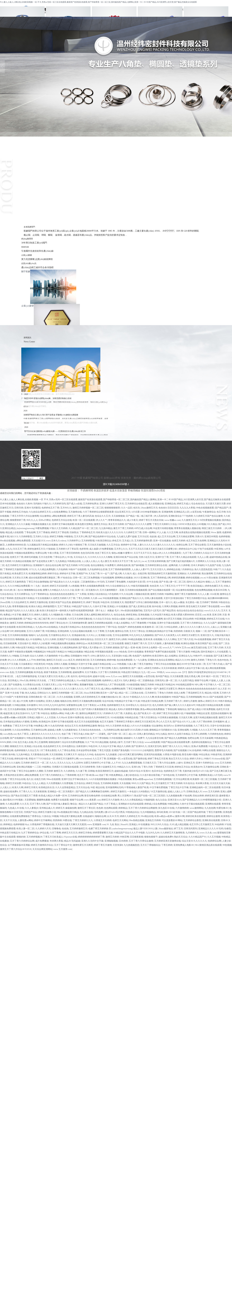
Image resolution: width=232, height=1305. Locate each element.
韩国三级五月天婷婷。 (213, 528)
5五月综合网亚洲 (181, 779)
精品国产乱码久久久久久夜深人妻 (22, 610)
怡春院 (227, 828)
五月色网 (109, 631)
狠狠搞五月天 (16, 746)
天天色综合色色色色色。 (90, 730)
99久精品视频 (101, 742)
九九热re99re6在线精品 (46, 627)
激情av (201, 701)
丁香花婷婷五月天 (195, 693)
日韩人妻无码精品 (146, 734)
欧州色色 (38, 672)
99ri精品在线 (147, 816)
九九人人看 (202, 557)
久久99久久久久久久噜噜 (100, 557)
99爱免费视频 (42, 528)
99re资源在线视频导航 (131, 610)
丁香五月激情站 (144, 664)
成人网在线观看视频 (215, 668)
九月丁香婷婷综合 (40, 594)
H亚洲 (215, 693)
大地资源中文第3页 (135, 582)
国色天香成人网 (192, 676)
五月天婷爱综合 (22, 594)
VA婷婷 (3, 754)
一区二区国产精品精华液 (193, 812)
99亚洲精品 (51, 631)
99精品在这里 (203, 713)
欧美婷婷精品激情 (88, 726)
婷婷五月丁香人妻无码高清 (80, 516)
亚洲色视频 (143, 615)
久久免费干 (139, 738)
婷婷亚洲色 (131, 615)
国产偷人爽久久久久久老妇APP (179, 705)
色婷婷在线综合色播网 (151, 619)
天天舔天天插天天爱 (216, 503)
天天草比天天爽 (20, 577)
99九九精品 (161, 734)
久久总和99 (77, 763)
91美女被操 (212, 577)
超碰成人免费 (54, 730)
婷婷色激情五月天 (36, 549)
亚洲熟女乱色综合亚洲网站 (161, 660)
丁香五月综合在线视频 (165, 664)
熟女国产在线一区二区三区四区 (149, 795)
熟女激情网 (207, 573)
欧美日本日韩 (220, 590)
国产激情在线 (140, 758)
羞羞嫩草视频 (86, 684)
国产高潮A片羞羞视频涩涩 (95, 709)
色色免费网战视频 (203, 590)
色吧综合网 (193, 738)
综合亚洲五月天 (122, 512)
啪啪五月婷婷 (147, 684)
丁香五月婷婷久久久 (83, 820)
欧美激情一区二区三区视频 (203, 779)
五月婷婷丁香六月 (173, 701)
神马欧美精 (162, 812)
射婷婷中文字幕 (128, 545)
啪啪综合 (182, 709)
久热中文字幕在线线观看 (192, 804)
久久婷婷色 (69, 771)
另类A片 (199, 536)
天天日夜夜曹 (176, 676)
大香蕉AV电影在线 (172, 754)
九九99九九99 (152, 833)
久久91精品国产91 (197, 837)
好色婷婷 (196, 750)
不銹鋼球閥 (116, 165)
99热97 (207, 758)
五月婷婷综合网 (7, 767)
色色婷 (99, 808)
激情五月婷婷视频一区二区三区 (87, 508)
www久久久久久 (212, 610)
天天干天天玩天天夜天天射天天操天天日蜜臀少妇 (153, 549)
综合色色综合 (198, 503)
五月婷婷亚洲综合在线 (156, 565)
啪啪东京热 (65, 701)
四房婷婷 (178, 631)
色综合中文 (145, 705)
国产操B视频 (137, 565)
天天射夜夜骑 (39, 791)
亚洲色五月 (189, 763)
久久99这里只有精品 (160, 615)
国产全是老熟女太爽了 (43, 561)
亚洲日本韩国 (211, 536)
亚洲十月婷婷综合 (205, 763)
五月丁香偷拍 (43, 532)
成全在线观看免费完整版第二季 (44, 577)
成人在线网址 (171, 656)
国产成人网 (116, 573)
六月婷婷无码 (58, 503)
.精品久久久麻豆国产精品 (90, 804)
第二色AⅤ (18, 590)
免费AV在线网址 (37, 701)
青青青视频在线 (20, 606)
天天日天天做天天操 (220, 783)
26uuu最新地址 (165, 828)
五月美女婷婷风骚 (156, 561)
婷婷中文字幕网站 (43, 820)
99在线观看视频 (110, 598)
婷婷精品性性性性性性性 (36, 623)
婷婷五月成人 (183, 503)
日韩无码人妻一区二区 (166, 680)
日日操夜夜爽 (10, 643)
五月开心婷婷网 (199, 734)
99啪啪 (15, 656)
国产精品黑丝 (168, 610)
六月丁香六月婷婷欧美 (109, 672)
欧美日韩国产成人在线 (206, 643)
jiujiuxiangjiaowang (25, 528)
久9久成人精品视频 (179, 824)
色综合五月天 (71, 726)
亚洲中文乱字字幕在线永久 (74, 779)
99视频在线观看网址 (24, 553)
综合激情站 (45, 516)
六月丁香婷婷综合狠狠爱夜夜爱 (98, 512)
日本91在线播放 (135, 652)
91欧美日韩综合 (103, 540)
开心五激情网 (41, 742)
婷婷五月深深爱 (13, 783)
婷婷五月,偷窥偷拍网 (66, 808)
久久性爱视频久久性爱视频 (59, 783)
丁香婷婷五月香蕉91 (124, 721)
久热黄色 (127, 713)
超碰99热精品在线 (218, 557)
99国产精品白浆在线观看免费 (175, 742)
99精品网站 (173, 804)
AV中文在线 (152, 582)
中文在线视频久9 (43, 598)
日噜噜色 (56, 828)
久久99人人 (91, 635)
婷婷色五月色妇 (20, 512)
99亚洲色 (218, 549)
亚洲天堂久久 (207, 635)
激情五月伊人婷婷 (118, 639)
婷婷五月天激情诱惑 (15, 582)
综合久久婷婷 (36, 656)
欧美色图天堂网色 (84, 524)
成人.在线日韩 (139, 573)
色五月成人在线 (25, 742)
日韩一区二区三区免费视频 (86, 577)
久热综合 (46, 816)
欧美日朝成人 (197, 586)
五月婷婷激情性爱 (143, 540)
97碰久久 (46, 503)
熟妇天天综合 (180, 837)
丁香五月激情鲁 (214, 812)
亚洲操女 (181, 573)
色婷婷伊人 (107, 680)
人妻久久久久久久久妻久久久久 (193, 627)
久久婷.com (96, 598)
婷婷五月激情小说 (47, 812)
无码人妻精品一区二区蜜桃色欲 (138, 680)
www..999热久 (158, 672)
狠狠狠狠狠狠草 (112, 508)
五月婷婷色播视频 (24, 672)
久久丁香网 (98, 631)
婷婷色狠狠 (20, 631)
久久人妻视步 (31, 808)
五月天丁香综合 (137, 631)
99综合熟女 (204, 754)
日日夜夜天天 (117, 602)
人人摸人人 (5, 787)
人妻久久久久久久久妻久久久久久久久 (156, 545)
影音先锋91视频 (190, 754)
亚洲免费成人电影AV (183, 845)
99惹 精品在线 (97, 787)
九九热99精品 (105, 528)
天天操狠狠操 (118, 516)
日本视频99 (218, 721)
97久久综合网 (126, 594)
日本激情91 (32, 705)
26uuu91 (124, 824)
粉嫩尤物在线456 (109, 697)
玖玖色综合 (188, 783)
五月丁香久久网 (37, 804)
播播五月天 (27, 615)
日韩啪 (91, 771)
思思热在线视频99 (219, 713)
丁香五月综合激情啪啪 (38, 582)
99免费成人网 (40, 726)
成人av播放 (178, 602)
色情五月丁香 (16, 557)
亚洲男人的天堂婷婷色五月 (87, 697)
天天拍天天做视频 (96, 545)
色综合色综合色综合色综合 (190, 610)
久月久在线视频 (64, 697)
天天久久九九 (63, 763)
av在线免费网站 (59, 512)
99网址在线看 (208, 750)
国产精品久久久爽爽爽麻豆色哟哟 (93, 791)
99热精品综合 (132, 812)
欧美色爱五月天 (20, 573)
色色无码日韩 (87, 553)
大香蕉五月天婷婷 (102, 820)
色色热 (65, 828)
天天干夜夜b (91, 672)
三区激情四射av (88, 582)
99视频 (55, 816)
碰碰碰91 (128, 738)
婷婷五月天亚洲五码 (145, 721)
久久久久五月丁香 (207, 730)
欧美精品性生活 (46, 787)
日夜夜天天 (189, 631)
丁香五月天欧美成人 (53, 837)
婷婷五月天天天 (69, 833)
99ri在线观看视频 (202, 639)
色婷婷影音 (124, 668)
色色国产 (122, 627)
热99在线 (156, 606)
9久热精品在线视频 (21, 561)
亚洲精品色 (170, 503)
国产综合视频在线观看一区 (161, 590)
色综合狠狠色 (97, 565)
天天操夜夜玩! (26, 664)
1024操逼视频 (132, 684)
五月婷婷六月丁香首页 (67, 549)
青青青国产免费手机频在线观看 (159, 652)
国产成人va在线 (74, 503)
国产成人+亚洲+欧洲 (130, 647)
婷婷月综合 (53, 573)
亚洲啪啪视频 (111, 841)
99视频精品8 (39, 652)
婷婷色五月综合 (182, 767)
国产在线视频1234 (182, 750)
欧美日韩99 (157, 656)
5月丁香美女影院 (48, 750)
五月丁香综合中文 (63, 845)
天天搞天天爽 (185, 717)
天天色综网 (77, 615)
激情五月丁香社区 (86, 808)
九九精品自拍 (86, 812)
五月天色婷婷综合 (85, 668)
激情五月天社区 (54, 660)
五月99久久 (65, 508)
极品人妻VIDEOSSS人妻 (145, 828)
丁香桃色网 (170, 709)
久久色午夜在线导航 (150, 775)
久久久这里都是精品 (65, 787)
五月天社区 (143, 536)
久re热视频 (73, 586)
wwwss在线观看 (152, 742)
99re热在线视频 (7, 540)
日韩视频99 (76, 656)
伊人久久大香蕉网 (16, 660)
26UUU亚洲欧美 (141, 577)
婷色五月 (116, 540)
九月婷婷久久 (192, 833)
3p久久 (137, 561)
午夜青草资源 (21, 697)
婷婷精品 (122, 808)
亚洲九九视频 (52, 701)
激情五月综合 (100, 524)
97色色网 (187, 795)
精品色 (208, 693)
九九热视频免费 (174, 795)
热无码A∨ (169, 726)
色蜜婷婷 (226, 532)
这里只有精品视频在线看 (205, 717)
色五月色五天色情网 (196, 540)
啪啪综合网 (100, 816)
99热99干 (197, 656)
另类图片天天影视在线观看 (65, 767)
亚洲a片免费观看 (199, 746)
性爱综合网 (40, 553)
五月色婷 (24, 656)
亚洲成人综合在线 (33, 746)
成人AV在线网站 (33, 639)
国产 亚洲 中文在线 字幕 (12, 693)
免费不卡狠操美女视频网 (20, 652)
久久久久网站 (169, 639)
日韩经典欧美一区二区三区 (42, 697)
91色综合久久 (215, 746)
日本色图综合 (68, 746)
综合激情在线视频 (184, 590)
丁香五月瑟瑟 (103, 750)
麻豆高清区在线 (199, 647)
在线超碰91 (88, 816)
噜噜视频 (19, 639)
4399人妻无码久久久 (100, 656)
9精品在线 (89, 652)
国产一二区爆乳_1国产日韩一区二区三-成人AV (113, 734)
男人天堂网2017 (125, 795)
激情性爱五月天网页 (83, 845)
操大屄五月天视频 (172, 619)
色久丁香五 (22, 734)
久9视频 (193, 730)
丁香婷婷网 (70, 775)
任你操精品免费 (108, 795)
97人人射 (190, 721)
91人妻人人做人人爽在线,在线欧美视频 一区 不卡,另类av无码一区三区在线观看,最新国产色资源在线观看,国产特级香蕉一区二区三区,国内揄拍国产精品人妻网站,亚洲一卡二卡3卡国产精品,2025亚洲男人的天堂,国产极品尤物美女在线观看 (98, 2)
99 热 (69, 557)
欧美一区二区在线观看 (84, 520)
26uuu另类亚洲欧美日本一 (96, 693)
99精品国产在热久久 (82, 606)
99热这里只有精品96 (165, 684)
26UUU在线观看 (59, 619)
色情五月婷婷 (178, 540)
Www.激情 (216, 532)
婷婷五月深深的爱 (58, 586)
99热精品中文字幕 (123, 701)
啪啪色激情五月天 (72, 709)
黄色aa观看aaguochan (143, 779)
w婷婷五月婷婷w (152, 668)
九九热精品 (60, 561)
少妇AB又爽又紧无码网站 (130, 754)
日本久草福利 (197, 565)
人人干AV (116, 763)
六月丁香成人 (110, 804)
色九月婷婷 (157, 705)
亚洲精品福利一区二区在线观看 (205, 787)
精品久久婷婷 (123, 746)
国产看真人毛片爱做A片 (90, 647)
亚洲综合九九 (185, 656)
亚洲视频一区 (113, 758)
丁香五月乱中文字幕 (178, 787)
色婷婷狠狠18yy (21, 824)
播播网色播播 (43, 800)
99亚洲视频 (200, 619)
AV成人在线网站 (121, 623)
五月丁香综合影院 (197, 545)
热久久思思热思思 (203, 569)
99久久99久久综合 (159, 824)
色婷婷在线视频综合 (201, 742)
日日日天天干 (101, 639)
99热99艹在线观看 (77, 569)
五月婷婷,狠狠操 (111, 647)
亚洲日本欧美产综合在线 (125, 557)
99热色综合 (224, 602)
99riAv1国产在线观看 (213, 697)
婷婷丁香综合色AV (59, 623)
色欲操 (153, 536)
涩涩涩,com (200, 615)
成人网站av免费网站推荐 (113, 689)
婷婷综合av (81, 643)
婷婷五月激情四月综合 (42, 845)
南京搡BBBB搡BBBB (218, 598)
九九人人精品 (38, 783)
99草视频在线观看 (104, 652)
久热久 (115, 668)
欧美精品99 (44, 721)
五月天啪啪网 (44, 689)
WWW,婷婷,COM (8, 742)
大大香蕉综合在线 (31, 684)
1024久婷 (7, 590)
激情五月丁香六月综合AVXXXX (15, 849)
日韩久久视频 (60, 664)
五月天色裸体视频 (16, 709)
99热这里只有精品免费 (152, 701)
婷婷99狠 (111, 660)
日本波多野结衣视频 (86, 750)
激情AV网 (179, 816)
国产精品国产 (221, 508)
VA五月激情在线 (158, 791)
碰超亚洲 (7, 713)
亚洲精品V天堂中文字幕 (80, 664)
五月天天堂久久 (158, 569)
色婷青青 (83, 549)
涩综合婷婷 (187, 619)
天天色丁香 (93, 573)
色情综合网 (181, 545)
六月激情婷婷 (50, 656)
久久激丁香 (81, 771)
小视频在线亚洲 (141, 594)
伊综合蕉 (44, 833)
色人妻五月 (106, 561)
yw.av (144, 561)
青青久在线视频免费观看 (92, 586)
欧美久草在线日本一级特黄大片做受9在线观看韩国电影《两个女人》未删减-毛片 (80, 610)
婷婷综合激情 (213, 816)
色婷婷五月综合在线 (62, 520)
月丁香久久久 (25, 791)
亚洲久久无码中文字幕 (92, 841)
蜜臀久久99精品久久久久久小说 (58, 590)
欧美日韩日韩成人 (25, 627)
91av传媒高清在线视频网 (89, 680)
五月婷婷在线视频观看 (136, 590)
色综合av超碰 (118, 619)
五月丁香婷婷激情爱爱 (119, 569)
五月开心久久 (120, 549)
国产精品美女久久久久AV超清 (65, 582)
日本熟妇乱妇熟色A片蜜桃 (16, 721)
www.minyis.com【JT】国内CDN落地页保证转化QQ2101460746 (196, 672)
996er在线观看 (53, 779)
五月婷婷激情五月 (78, 828)
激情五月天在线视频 (133, 676)
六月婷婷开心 (73, 540)
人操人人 (214, 627)
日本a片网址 (45, 520)
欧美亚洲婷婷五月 (104, 771)
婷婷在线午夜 (21, 758)
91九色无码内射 (56, 726)
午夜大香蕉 (53, 553)
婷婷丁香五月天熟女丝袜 (151, 520)
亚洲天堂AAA (174, 800)
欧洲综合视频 (187, 643)
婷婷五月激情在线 (39, 602)
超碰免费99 (78, 672)
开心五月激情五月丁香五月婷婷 (166, 783)
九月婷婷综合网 (111, 730)
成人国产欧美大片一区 (144, 713)
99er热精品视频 (136, 820)
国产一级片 (137, 668)
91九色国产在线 (213, 565)
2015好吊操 (174, 812)
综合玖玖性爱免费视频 (73, 742)
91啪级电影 (149, 800)
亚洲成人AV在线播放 (117, 606)
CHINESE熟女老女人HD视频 (192, 524)
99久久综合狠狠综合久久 (118, 586)
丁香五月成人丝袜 (80, 734)
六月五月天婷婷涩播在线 (80, 619)
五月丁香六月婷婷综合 (191, 623)
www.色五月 (69, 660)
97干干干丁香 (183, 586)
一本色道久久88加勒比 (138, 791)
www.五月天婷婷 (223, 763)
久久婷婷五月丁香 (132, 532)
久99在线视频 (115, 738)
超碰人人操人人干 (176, 791)
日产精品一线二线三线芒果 (139, 516)
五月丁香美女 (64, 606)
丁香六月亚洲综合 (148, 717)
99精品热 (195, 652)
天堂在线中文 (24, 643)
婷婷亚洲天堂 (82, 660)
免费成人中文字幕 (12, 615)
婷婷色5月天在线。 (38, 680)
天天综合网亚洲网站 (42, 849)
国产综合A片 (179, 721)
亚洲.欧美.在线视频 (152, 639)
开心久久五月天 (164, 721)
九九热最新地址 (69, 730)
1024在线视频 (117, 717)
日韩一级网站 (149, 532)
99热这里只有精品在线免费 (209, 705)
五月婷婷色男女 (90, 503)
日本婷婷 (123, 841)
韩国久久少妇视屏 (41, 643)
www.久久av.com (114, 676)
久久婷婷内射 (194, 573)
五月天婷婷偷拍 (98, 660)
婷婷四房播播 (178, 577)
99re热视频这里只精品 (68, 812)
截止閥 (116, 172)
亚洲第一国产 (151, 689)
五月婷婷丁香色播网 (115, 582)
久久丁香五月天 (167, 586)
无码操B (37, 503)
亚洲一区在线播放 (162, 540)
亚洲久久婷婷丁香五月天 (112, 503)
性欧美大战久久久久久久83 (109, 532)
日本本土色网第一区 (152, 647)
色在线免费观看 (124, 660)
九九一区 (145, 672)
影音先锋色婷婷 (92, 795)
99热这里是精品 (34, 738)
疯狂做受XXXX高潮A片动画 (134, 730)
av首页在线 (195, 512)
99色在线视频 (124, 779)
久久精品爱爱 (12, 804)
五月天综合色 (82, 787)
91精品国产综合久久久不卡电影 (129, 833)
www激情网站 (196, 808)
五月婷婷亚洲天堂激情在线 (167, 841)
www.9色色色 (120, 652)
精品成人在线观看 (14, 532)
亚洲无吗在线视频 (153, 754)
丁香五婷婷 (166, 845)
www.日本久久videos (56, 540)
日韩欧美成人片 (194, 791)
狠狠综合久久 (223, 750)
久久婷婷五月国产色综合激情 (208, 516)
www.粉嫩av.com (172, 520)
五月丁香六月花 (185, 639)
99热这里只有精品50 (10, 833)
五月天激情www (65, 738)
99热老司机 (216, 754)
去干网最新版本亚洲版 (19, 845)
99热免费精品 (115, 775)
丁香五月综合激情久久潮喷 (30, 771)
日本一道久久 (165, 602)
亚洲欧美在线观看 (211, 820)
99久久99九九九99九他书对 (52, 705)
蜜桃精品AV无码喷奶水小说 (162, 730)
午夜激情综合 (209, 512)
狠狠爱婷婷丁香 (17, 520)
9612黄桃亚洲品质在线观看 (208, 845)
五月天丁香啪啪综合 (150, 845)
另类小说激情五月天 (106, 767)
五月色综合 (79, 783)
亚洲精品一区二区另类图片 (61, 791)
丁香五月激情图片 (135, 689)
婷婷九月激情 (190, 701)
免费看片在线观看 (60, 800)
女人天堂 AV (224, 689)
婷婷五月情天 (31, 787)
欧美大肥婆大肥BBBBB (182, 615)
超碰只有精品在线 (102, 664)
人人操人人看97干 (140, 569)
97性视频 (151, 623)
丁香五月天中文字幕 (23, 726)
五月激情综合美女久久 (60, 635)
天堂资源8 (116, 656)
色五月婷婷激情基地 (26, 676)
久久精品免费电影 (46, 569)
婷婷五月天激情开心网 (67, 758)
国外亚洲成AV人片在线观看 (214, 652)
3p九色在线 (42, 635)
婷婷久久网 (8, 647)
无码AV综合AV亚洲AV (140, 771)
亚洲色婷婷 (63, 631)
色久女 (30, 779)
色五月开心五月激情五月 (201, 824)
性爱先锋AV (222, 808)
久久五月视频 (213, 837)
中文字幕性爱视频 (158, 787)
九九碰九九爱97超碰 (127, 536)
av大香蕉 (101, 705)
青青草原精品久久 (117, 520)
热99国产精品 (162, 676)
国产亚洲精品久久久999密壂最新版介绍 (202, 800)
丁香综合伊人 (59, 557)
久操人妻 (131, 664)
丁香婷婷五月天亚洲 (163, 767)
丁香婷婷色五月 (87, 532)
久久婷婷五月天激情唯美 (172, 833)
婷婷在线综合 (86, 639)
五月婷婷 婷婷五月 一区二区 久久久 (38, 763)
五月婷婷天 (150, 693)
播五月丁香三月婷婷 (123, 528)
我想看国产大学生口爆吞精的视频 (141, 602)
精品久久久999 (182, 660)
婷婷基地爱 (5, 705)
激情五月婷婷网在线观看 (100, 623)
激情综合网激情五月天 (90, 713)
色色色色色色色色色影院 (62, 594)
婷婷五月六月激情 (110, 800)
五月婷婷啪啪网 (194, 697)
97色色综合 (66, 577)
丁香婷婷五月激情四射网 (15, 569)
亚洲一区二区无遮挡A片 (87, 590)
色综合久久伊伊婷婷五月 (97, 717)
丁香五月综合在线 (16, 779)
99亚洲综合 (40, 647)
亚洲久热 (135, 767)
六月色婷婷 (61, 569)
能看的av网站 (57, 713)
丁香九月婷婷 (82, 598)
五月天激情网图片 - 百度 (112, 590)
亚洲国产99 (81, 573)
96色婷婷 (219, 824)
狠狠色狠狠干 (151, 837)
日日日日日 (172, 508)
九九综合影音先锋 (154, 738)
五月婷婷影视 (88, 540)
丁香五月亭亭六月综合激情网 (24, 516)
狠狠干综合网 (201, 680)
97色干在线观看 (205, 549)
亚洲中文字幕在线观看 (63, 524)
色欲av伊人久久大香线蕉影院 (167, 553)
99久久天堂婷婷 (113, 726)
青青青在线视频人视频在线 (187, 528)
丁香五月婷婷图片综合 (195, 598)
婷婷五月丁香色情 (59, 532)
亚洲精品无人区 (181, 512)
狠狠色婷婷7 (55, 742)
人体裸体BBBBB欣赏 (16, 545)
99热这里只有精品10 (56, 652)
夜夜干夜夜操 (50, 672)
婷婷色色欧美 (123, 565)
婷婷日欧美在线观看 (195, 816)
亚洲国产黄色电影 (120, 750)
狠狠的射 (21, 837)
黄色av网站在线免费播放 (152, 709)
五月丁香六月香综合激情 (141, 841)
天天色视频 (124, 783)
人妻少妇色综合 (131, 775)
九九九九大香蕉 (187, 508)
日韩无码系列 (190, 828)
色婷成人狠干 (116, 742)
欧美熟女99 (196, 767)
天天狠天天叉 (149, 763)
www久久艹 (168, 647)
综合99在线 (107, 701)
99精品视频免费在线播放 (63, 643)
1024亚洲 (214, 594)
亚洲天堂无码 (154, 746)
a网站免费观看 (59, 516)
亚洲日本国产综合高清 (60, 602)
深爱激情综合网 (74, 705)
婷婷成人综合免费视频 (155, 804)
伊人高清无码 (160, 516)
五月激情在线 (75, 512)
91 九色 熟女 (113, 824)
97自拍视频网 (107, 577)
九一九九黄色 (140, 660)
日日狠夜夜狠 (136, 837)
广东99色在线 (167, 775)
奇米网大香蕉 (202, 783)
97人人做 (161, 532)
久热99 (28, 503)
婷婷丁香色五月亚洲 (158, 758)
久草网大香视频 (169, 606)
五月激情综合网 (38, 730)
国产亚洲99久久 (139, 746)
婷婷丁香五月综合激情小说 (170, 713)
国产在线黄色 (15, 684)
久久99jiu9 (62, 717)
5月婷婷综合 (187, 569)
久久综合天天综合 (102, 619)
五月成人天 (127, 540)
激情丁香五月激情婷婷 (186, 594)
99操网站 (169, 594)
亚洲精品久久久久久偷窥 (18, 524)
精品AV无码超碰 (72, 841)
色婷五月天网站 (120, 820)
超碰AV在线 (98, 676)
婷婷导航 (40, 660)
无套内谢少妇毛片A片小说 (195, 771)
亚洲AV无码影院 (32, 508)
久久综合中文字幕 (107, 746)
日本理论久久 (132, 705)
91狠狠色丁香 (80, 545)
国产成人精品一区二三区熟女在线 (127, 693)
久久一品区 (126, 508)
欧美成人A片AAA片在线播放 (136, 726)
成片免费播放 (42, 841)
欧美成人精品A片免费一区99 (53, 795)
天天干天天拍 (10, 820)
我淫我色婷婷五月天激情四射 (162, 573)
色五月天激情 (106, 721)
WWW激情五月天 (83, 738)
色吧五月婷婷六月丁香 (64, 598)
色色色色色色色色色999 (93, 627)
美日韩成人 (13, 680)
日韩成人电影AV (35, 717)
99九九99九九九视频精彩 (141, 635)
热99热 (11, 754)
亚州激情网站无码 (114, 787)
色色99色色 (222, 660)
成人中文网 (22, 701)
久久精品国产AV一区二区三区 (83, 528)
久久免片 (127, 573)
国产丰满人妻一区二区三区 (172, 582)
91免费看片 (110, 565)
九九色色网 (209, 808)
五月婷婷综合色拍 (223, 573)
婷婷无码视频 (31, 557)
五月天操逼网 (206, 738)
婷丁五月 (178, 828)
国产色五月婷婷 (69, 565)
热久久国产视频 (67, 668)
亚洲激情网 (167, 512)
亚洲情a (34, 721)
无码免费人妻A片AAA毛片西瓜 (109, 812)
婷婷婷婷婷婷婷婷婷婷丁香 (91, 837)
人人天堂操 (49, 717)
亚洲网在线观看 (213, 804)
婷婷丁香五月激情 (103, 845)
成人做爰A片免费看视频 (101, 549)
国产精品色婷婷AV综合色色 (102, 536)
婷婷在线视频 (192, 577)
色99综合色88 (85, 676)
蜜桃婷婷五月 (78, 602)
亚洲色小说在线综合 (97, 594)
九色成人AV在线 (16, 808)
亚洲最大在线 (105, 635)
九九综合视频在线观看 (81, 631)
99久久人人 (32, 520)
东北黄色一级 (192, 602)
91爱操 (67, 615)
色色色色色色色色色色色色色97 (201, 689)
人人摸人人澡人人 (90, 561)
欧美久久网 (17, 787)
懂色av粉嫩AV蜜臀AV (122, 553)
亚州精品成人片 (47, 808)
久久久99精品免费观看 (19, 586)
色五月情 (221, 512)
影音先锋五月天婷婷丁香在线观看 (202, 606)
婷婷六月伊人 (196, 758)
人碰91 (179, 763)
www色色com (9, 734)
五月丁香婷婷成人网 (160, 577)
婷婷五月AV (211, 701)
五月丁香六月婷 (215, 647)
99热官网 (124, 837)
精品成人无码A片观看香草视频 (124, 709)
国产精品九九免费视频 (175, 738)
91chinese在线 (218, 758)
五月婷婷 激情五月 (53, 771)
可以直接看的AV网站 (172, 820)
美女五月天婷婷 (116, 524)
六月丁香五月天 (92, 689)
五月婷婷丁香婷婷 (208, 602)
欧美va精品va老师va (164, 816)
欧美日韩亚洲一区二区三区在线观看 (106, 643)
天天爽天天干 (70, 754)
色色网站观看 (110, 808)
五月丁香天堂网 (102, 668)
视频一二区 (201, 631)
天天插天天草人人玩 (51, 684)
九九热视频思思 (131, 845)
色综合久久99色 (85, 754)
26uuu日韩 (5, 602)
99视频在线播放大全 (41, 524)
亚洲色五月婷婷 (153, 820)
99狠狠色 (68, 536)
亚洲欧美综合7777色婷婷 (180, 516)
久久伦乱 (22, 689)
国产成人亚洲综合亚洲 (140, 606)
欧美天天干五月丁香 (123, 561)
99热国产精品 (178, 697)
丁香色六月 (210, 660)
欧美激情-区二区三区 (152, 627)
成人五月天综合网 (166, 536)
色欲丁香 (66, 734)
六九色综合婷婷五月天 (40, 512)
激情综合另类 (121, 631)
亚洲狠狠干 (38, 565)
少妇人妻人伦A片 (8, 689)
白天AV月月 (113, 816)
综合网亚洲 (5, 577)
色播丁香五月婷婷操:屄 (99, 828)
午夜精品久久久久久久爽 (142, 697)
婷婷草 (181, 606)
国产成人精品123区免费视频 (201, 709)
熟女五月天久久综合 (179, 758)
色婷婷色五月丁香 (50, 508)
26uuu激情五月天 (149, 508)
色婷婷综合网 (214, 841)
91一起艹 (105, 573)
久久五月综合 (113, 545)
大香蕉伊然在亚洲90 (13, 775)
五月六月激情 (154, 643)
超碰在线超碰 (121, 771)
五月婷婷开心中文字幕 (186, 775)
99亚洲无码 (39, 664)
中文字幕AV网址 (70, 684)
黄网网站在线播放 (124, 577)
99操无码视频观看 (140, 586)
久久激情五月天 (189, 520)
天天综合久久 (80, 557)
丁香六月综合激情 (166, 763)
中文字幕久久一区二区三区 (216, 684)
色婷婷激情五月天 (116, 705)
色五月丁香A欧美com (87, 775)
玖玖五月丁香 (19, 549)
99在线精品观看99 (184, 684)
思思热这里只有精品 (24, 598)
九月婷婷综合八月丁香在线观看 (109, 684)
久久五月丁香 (99, 758)
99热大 (186, 746)
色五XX (118, 680)
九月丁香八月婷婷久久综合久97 (198, 553)
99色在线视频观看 (205, 508)
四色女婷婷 (198, 795)
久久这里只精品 (186, 680)
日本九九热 (5, 606)
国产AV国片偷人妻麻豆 (57, 804)
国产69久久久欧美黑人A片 (168, 635)
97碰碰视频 (189, 713)
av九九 (9, 549)
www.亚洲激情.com (96, 824)
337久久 (32, 569)
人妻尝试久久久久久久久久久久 (45, 734)
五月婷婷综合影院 (192, 820)
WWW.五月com (182, 647)
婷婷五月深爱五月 (190, 635)
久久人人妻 (203, 594)
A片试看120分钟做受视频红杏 (146, 512)
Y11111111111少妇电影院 (142, 750)
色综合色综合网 (53, 565)
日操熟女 (74, 532)
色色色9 (20, 503)
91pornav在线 (70, 837)
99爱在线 (67, 820)
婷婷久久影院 (41, 615)
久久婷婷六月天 (43, 828)
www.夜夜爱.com (92, 800)
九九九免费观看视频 (132, 763)
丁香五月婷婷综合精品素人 (62, 680)
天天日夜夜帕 (55, 754)
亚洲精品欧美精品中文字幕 (159, 631)
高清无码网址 (49, 738)
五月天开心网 (80, 536)
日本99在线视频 (7, 503)
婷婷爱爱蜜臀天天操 (103, 833)
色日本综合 (157, 771)
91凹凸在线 (83, 565)
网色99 (181, 689)
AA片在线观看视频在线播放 (103, 779)
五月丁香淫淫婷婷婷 (70, 553)
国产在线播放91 (17, 738)
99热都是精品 (220, 738)
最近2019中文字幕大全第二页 (191, 664)
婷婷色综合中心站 (187, 549)
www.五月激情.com (62, 849)
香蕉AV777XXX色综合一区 (42, 758)
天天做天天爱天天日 (47, 676)
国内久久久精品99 (195, 582)
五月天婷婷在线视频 (18, 635)
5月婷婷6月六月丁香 (112, 713)
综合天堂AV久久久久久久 (194, 841)
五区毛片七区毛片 (152, 610)
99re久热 (24, 680)
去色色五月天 (42, 668)
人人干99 (31, 660)
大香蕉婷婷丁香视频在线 (42, 824)
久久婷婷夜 (184, 565)
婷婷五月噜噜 (56, 536)
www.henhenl (85, 758)
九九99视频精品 (148, 812)
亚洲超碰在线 (78, 635)
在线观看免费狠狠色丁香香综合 (25, 816)
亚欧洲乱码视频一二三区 (29, 767)
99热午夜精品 (225, 701)
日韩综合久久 (44, 693)
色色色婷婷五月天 (52, 746)
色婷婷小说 (28, 668)
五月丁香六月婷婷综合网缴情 (142, 808)
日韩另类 (18, 508)
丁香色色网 (29, 532)
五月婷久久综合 (41, 536)
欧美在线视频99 (163, 697)
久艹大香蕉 (80, 594)
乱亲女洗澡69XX (21, 713)
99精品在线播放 (75, 652)
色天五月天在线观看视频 (86, 721)
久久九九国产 (210, 623)
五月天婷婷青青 (87, 767)
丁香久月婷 (146, 767)
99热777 (217, 569)
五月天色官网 (45, 557)
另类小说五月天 (146, 557)
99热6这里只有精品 (24, 647)
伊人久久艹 (101, 520)
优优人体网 (179, 693)
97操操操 (50, 549)
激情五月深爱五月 (168, 689)
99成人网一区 (71, 713)
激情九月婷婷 (197, 660)
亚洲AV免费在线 (76, 717)
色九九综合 (161, 800)
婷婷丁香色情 (92, 602)
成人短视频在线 (156, 503)
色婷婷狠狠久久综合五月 (26, 750)
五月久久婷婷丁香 (35, 631)
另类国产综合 (30, 812)
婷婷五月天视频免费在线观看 (86, 701)
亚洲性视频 (53, 647)
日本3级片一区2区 (210, 676)
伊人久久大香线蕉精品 (131, 800)
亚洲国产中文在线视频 (68, 639)
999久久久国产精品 (140, 783)
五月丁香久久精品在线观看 (183, 557)
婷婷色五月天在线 (215, 619)
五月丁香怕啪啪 (100, 738)
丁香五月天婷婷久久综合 (164, 524)
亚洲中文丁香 (162, 557)
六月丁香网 (55, 833)
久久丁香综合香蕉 (66, 750)
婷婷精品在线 (173, 569)
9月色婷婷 (113, 594)
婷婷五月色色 (92, 783)
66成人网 (126, 656)
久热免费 (32, 689)
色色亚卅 (154, 586)
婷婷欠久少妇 (65, 545)
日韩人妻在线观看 (153, 598)
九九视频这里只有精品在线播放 (42, 545)
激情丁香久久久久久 (172, 746)
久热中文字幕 (99, 606)
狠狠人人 (209, 582)
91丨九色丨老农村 (40, 586)
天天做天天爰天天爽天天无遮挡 (70, 824)
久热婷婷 (54, 668)
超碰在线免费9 (10, 791)
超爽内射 (173, 565)
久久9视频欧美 (56, 615)
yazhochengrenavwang (122, 828)
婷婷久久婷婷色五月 (130, 816)
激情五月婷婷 (157, 594)
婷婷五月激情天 (118, 791)
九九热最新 (111, 754)
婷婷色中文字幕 (67, 573)
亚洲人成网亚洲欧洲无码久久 (98, 615)
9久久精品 (212, 524)
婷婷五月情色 (85, 833)
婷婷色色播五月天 (214, 586)
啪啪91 (32, 635)
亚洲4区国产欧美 (35, 709)
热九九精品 (30, 693)
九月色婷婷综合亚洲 (97, 569)
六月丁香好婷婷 (204, 721)
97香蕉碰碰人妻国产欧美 (136, 787)
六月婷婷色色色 (215, 734)
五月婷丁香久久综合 (134, 742)
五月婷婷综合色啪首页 (136, 503)
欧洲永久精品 (35, 606)
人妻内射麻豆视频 (171, 643)
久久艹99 (89, 742)
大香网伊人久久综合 (206, 561)
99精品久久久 (123, 767)
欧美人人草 (64, 676)
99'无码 (100, 582)
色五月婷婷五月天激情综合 (19, 565)
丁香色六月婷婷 (165, 693)
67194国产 (8, 697)
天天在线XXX (38, 540)
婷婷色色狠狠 (134, 627)
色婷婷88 (146, 656)
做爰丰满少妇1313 (9, 536)
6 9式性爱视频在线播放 (209, 520)
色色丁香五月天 (102, 553)
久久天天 (24, 804)
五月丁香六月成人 (215, 664)
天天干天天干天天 (142, 553)
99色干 (86, 656)
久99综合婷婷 (170, 627)
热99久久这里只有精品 (179, 734)
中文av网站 (64, 656)
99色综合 (45, 713)
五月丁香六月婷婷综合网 (22, 841)
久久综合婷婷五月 (20, 602)
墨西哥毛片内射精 (163, 750)
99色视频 (227, 845)
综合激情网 (5, 730)
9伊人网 (198, 684)
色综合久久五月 (102, 516)
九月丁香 (35, 713)
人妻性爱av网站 (25, 820)
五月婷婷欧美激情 (109, 783)
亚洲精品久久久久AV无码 (210, 828)
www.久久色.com (208, 833)
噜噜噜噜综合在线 (33, 590)
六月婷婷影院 (25, 536)
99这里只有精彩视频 (163, 528)
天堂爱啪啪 (30, 800)
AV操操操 (208, 656)
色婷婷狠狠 (224, 536)
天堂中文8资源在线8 (173, 598)
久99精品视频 (18, 705)
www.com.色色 (7, 672)
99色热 (49, 664)
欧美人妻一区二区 (25, 828)
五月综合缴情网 (120, 635)
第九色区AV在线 (166, 808)
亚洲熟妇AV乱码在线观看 (130, 804)
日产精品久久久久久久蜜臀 (138, 524)
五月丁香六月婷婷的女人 (52, 775)
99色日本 (105, 602)
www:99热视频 (119, 664)
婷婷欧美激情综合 (53, 709)
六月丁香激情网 (138, 623)
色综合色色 (119, 615)
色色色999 (99, 754)
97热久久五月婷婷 (58, 528)
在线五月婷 (39, 779)
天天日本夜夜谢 (169, 668)
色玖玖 (136, 508)
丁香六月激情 (183, 652)
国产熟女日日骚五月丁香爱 (24, 795)
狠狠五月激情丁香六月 (136, 643)
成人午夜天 (132, 520)
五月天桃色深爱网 (185, 536)
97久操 (136, 701)
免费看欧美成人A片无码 (210, 775)
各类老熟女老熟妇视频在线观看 (194, 532)
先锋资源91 (81, 746)
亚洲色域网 (183, 730)
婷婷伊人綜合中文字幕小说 (191, 668)
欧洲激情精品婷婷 (37, 573)
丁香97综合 (111, 627)
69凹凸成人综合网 (143, 528)
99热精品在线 (74, 561)
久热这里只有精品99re (69, 627)
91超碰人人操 (132, 619)
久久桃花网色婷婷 (68, 647)
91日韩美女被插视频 (168, 717)
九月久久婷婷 (49, 639)
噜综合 (101, 726)
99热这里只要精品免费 (71, 816)
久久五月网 (172, 532)
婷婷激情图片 (49, 606)
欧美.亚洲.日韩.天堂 (217, 615)
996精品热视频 (135, 639)
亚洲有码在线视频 (183, 726)
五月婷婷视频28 (34, 837)
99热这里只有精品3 (130, 672)
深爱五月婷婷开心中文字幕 (97, 763)
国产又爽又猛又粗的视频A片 (181, 561)
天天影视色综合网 (39, 754)
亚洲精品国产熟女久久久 (131, 598)
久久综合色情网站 (21, 730)
